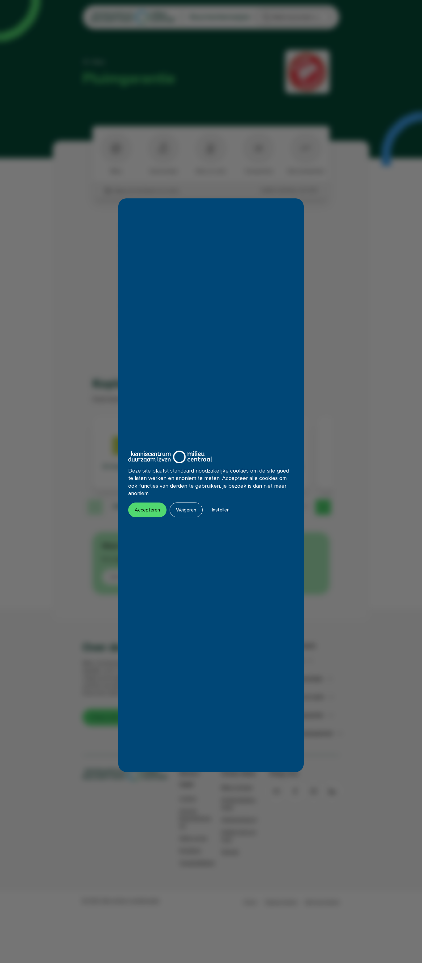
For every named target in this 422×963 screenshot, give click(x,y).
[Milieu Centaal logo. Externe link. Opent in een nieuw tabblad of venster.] (170, 457)
